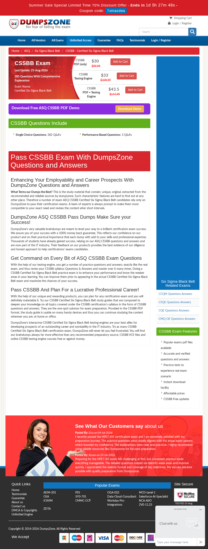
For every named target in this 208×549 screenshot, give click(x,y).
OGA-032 (113, 492)
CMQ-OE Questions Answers (177, 319)
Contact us (18, 506)
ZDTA (47, 508)
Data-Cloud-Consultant (121, 496)
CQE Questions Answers (174, 310)
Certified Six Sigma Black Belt (33, 90)
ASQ (27, 51)
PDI (77, 492)
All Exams (58, 40)
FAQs (120, 40)
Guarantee (104, 40)
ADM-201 (49, 492)
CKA (46, 496)
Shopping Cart (183, 18)
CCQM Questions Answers (175, 294)
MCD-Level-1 (147, 492)
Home (21, 40)
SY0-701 (80, 496)
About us (17, 502)
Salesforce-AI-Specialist (153, 496)
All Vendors (38, 40)
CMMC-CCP (83, 500)
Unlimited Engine (22, 514)
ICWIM (48, 500)
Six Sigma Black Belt (47, 51)
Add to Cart (120, 61)
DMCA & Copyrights (24, 510)
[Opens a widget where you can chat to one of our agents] (180, 526)
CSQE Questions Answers (175, 302)
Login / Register (182, 23)
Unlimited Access (80, 40)
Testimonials (137, 40)
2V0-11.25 (145, 504)
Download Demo (129, 108)
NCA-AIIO (145, 500)
